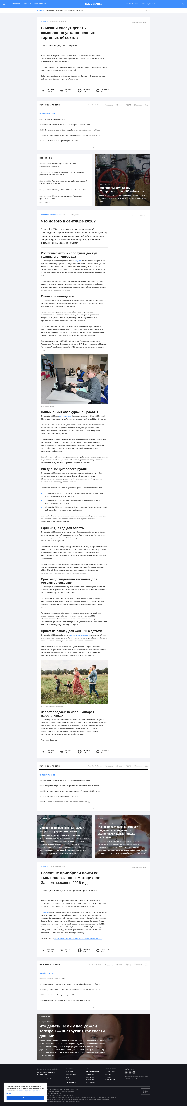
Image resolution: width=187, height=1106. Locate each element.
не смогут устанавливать (80, 635)
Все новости (45, 202)
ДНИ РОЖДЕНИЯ (91, 1082)
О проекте (69, 1069)
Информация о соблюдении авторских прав (46, 1073)
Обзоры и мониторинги (51, 215)
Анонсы (40, 10)
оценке (46, 912)
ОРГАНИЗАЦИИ (90, 1079)
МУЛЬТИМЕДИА (71, 1082)
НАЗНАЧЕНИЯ (90, 1077)
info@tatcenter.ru (130, 1069)
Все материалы (40, 4)
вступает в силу (65, 416)
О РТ (87, 1069)
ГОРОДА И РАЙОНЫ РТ (93, 1071)
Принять (25, 1098)
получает (78, 261)
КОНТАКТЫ (69, 1071)
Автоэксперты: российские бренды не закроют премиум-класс (78, 938)
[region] (25, 1092)
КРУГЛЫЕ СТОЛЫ (110, 1069)
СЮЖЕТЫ (69, 1077)
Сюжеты (27, 4)
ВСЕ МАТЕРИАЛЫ (71, 1075)
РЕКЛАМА (108, 1075)
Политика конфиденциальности (47, 1078)
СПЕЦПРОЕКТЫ (110, 1071)
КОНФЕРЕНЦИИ (110, 1079)
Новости (45, 21)
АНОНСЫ (108, 1077)
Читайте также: (47, 113)
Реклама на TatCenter (139, 22)
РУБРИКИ (69, 1079)
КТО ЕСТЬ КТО (90, 1075)
